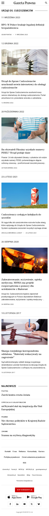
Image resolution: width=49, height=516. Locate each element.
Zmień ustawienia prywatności (33, 457)
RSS (24, 463)
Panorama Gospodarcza (24, 481)
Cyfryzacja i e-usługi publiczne (13, 402)
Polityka (4, 391)
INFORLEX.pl (30, 469)
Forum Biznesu (37, 475)
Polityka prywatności (12, 457)
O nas (14, 451)
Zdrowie (4, 431)
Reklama (22, 451)
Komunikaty (32, 451)
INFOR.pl (21, 469)
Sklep (28, 475)
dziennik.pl (6, 469)
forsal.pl (14, 469)
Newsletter (21, 475)
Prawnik (4, 417)
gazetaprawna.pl (41, 469)
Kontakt (8, 451)
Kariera (41, 451)
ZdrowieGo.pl (11, 475)
